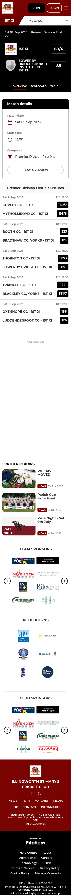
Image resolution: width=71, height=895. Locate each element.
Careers (46, 858)
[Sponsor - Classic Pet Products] (47, 750)
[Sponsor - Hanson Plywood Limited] (47, 600)
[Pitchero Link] (35, 843)
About (47, 852)
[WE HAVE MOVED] (19, 478)
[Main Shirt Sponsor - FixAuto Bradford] (23, 587)
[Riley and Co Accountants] (47, 587)
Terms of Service (23, 868)
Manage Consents (48, 873)
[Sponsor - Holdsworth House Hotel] (47, 574)
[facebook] (32, 794)
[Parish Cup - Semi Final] (19, 502)
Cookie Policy (20, 873)
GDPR (46, 863)
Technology (28, 863)
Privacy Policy (50, 868)
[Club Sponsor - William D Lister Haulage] (23, 600)
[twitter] (39, 794)
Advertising (27, 858)
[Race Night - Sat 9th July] (19, 526)
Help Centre (28, 852)
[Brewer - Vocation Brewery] (47, 561)
